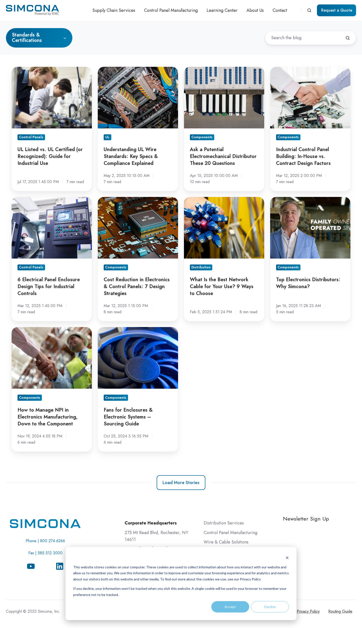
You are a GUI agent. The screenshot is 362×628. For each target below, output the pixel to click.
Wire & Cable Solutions (226, 542)
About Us (255, 10)
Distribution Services (224, 523)
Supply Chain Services (113, 10)
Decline (270, 607)
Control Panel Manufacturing (171, 10)
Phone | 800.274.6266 (45, 541)
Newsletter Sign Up (306, 519)
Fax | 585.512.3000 (45, 553)
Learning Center (222, 10)
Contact (280, 10)
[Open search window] (309, 10)
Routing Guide (340, 611)
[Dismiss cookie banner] (287, 558)
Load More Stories (181, 482)
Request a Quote (336, 10)
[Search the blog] (347, 37)
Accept (230, 607)
